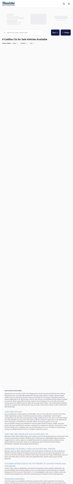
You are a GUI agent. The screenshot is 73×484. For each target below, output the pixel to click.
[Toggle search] (64, 4)
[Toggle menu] (69, 4)
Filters (66, 33)
